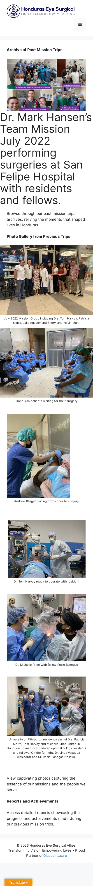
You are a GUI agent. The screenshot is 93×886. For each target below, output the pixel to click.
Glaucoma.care (55, 855)
